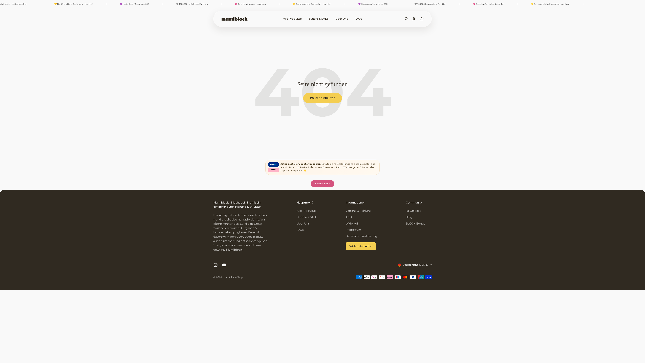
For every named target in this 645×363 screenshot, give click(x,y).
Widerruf (352, 223)
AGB (349, 217)
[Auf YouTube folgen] (224, 265)
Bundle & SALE (318, 18)
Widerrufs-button (360, 246)
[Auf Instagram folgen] (215, 265)
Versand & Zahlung (359, 210)
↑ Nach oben (322, 183)
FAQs (358, 18)
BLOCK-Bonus (415, 223)
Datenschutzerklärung (361, 236)
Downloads (413, 210)
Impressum (353, 229)
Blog (409, 217)
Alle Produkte (292, 18)
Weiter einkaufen (322, 98)
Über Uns (341, 18)
